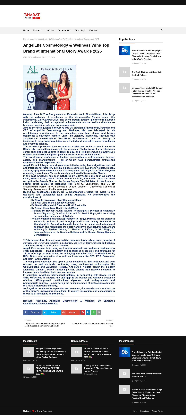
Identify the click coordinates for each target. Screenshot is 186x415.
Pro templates (60, 411)
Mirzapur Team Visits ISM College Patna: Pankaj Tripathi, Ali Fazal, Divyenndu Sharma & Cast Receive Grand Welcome (147, 92)
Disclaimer (144, 411)
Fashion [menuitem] (93, 30)
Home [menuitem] (26, 30)
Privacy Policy (157, 411)
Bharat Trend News (33, 57)
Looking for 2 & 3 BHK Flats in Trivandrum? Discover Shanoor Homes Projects (98, 368)
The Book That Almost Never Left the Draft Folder (146, 73)
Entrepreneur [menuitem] (64, 30)
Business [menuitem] (37, 30)
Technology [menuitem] (80, 30)
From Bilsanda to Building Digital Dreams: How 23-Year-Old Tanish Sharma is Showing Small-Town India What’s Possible (147, 54)
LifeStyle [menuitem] (50, 30)
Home (25, 39)
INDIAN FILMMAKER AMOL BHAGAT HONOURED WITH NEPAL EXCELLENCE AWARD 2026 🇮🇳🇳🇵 (49, 369)
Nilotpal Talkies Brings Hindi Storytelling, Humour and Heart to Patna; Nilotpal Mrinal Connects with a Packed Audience (51, 353)
